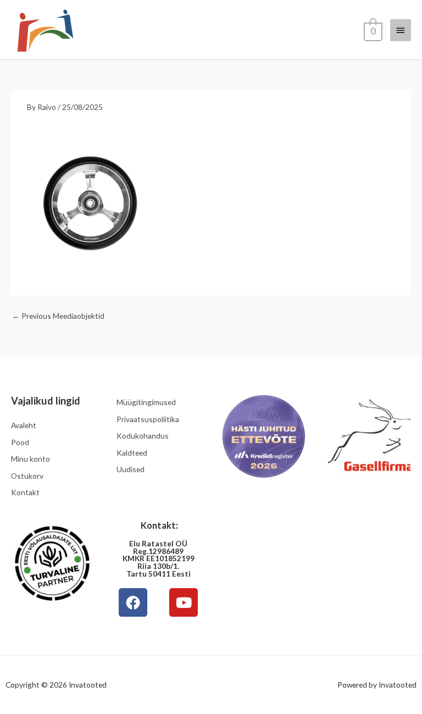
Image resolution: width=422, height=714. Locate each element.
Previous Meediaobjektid (58, 315)
